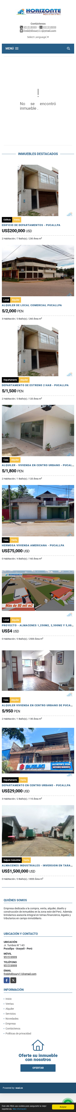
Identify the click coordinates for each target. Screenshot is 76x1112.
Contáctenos (13, 1028)
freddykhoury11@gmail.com (20, 973)
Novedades (12, 1018)
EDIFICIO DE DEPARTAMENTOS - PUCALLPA (31, 225)
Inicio (9, 998)
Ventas (10, 1003)
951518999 (30, 27)
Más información (20, 1108)
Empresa (11, 1023)
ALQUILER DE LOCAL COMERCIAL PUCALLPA (32, 305)
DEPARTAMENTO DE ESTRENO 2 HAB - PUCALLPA (35, 385)
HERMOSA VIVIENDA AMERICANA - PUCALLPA (33, 545)
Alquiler (10, 1008)
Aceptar (63, 1106)
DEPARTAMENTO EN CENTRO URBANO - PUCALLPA (36, 785)
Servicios (11, 1013)
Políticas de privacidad (18, 1033)
